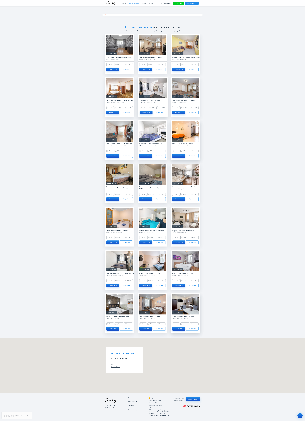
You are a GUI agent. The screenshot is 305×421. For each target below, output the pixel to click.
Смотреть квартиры (300, 415)
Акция (144, 3)
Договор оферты (133, 410)
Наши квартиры (134, 3)
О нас (151, 3)
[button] (193, 399)
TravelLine (107, 15)
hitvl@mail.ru (115, 366)
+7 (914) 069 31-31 (164, 3)
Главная (124, 3)
